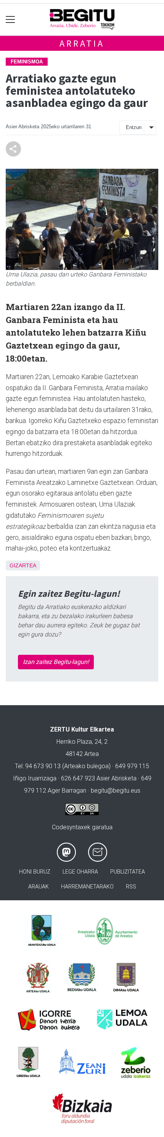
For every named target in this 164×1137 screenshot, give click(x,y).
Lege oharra (80, 872)
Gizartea (23, 565)
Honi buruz (34, 872)
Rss (131, 886)
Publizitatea (127, 872)
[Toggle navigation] (10, 19)
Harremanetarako (87, 886)
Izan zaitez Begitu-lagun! (56, 661)
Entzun (133, 127)
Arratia (82, 43)
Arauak (38, 886)
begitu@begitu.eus (115, 790)
